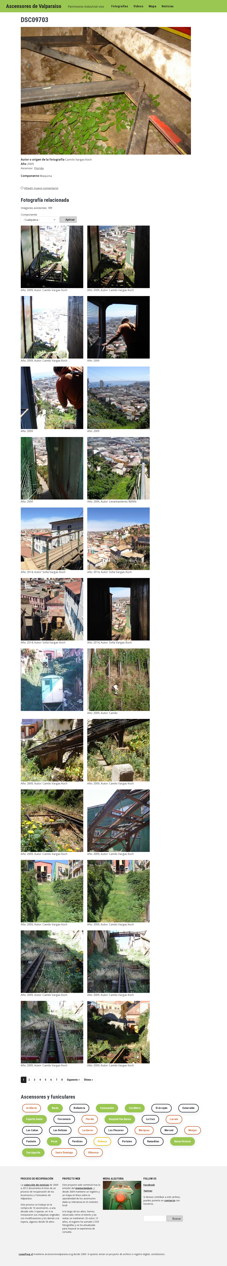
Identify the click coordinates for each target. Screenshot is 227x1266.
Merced (169, 1130)
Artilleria (31, 1108)
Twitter (147, 1190)
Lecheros (87, 1130)
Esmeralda (188, 1108)
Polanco (102, 1141)
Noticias (168, 6)
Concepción (107, 1108)
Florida (39, 168)
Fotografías (119, 6)
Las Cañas (32, 1130)
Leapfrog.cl (26, 1254)
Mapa (152, 6)
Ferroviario (64, 1119)
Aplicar (70, 220)
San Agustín (33, 1152)
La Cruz (150, 1119)
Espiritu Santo (34, 1119)
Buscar (176, 1218)
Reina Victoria (182, 1141)
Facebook (149, 1184)
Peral (54, 1141)
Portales (127, 1141)
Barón (55, 1108)
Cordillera (135, 1108)
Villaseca (93, 1152)
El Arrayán (162, 1108)
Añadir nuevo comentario (41, 188)
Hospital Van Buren (120, 1119)
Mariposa (144, 1130)
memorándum (83, 1188)
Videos (138, 6)
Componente (29, 214)
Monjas (192, 1130)
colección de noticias (36, 1184)
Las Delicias (60, 1130)
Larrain (174, 1119)
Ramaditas (153, 1141)
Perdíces (77, 1141)
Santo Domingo (64, 1152)
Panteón (31, 1141)
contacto (169, 1200)
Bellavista (79, 1108)
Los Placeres (116, 1130)
